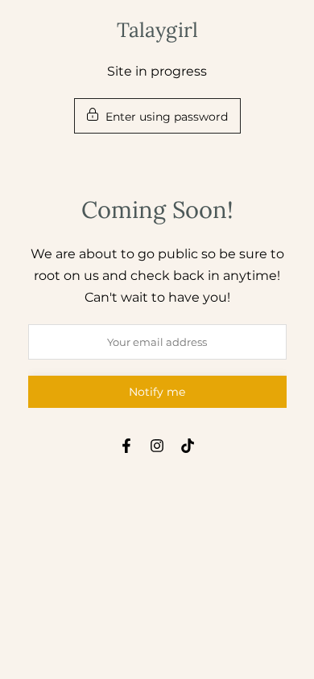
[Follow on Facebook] (126, 445)
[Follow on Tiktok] (187, 445)
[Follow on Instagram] (157, 445)
